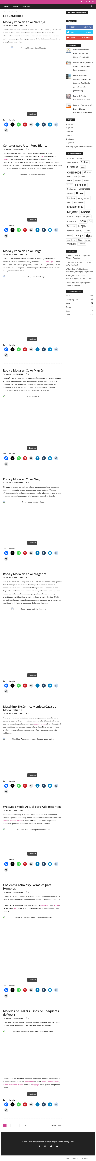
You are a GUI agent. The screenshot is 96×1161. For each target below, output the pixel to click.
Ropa (82, 226)
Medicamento (75, 206)
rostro (79, 230)
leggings (35, 1085)
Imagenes (83, 198)
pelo (83, 221)
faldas (5, 1085)
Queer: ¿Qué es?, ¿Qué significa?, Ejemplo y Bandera (78, 284)
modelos (70, 217)
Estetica (70, 193)
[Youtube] (93, 2)
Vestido (87, 240)
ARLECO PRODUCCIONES (14, 26)
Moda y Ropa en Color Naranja (24, 22)
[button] (91, 6)
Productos (71, 226)
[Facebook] (81, 2)
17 (21, 1125)
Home (6, 6)
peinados (72, 221)
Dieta (69, 180)
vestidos (50, 1082)
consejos (74, 172)
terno (16, 908)
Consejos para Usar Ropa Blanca (25, 145)
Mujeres (86, 216)
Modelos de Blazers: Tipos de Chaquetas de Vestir (31, 1013)
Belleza (84, 162)
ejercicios (80, 184)
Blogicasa (69, 128)
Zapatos (82, 244)
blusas (20, 1085)
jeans (44, 1082)
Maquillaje (79, 202)
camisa (56, 905)
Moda (85, 212)
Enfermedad (84, 189)
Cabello (72, 167)
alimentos (80, 158)
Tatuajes (78, 235)
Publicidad (26, 6)
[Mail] (85, 2)
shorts (56, 1082)
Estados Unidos (16, 820)
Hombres (71, 198)
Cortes (87, 172)
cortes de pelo (72, 177)
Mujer (78, 217)
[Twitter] (89, 2)
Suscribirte (86, 37)
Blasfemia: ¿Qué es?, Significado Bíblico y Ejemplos (78, 257)
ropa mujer (70, 230)
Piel (90, 221)
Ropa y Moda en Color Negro (22, 479)
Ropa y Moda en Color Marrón (23, 370)
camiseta (44, 905)
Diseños (86, 180)
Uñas (80, 240)
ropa (41, 156)
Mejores (72, 212)
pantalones (29, 1082)
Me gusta (87, 27)
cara (82, 167)
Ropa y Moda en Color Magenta (24, 574)
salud (87, 230)
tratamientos (71, 240)
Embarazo (71, 189)
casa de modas (40, 724)
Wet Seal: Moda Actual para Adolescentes (32, 807)
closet (5, 159)
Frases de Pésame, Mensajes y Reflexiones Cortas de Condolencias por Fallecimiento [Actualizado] (82, 83)
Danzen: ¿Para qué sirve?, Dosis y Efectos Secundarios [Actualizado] (83, 109)
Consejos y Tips (72, 300)
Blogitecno (70, 139)
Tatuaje (69, 235)
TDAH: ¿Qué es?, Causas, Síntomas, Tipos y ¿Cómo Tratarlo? (79, 277)
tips (89, 236)
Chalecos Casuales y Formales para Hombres (27, 886)
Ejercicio (69, 185)
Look (69, 202)
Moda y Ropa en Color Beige (22, 251)
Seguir (88, 32)
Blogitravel (70, 143)
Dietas (78, 180)
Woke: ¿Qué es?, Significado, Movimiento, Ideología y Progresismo (79, 270)
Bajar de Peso (72, 162)
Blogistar (69, 135)
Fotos (79, 193)
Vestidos (71, 244)
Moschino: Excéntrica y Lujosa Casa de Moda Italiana (29, 708)
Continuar (32, 114)
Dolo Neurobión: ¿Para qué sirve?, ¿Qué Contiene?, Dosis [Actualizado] (83, 66)
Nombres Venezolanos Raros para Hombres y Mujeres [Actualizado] (81, 53)
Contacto (15, 6)
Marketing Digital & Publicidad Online (79, 147)
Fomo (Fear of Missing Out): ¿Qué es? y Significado (78, 263)
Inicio (4, 12)
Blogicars (69, 124)
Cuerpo (82, 177)
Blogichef (69, 131)
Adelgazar (70, 158)
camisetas (13, 1085)
